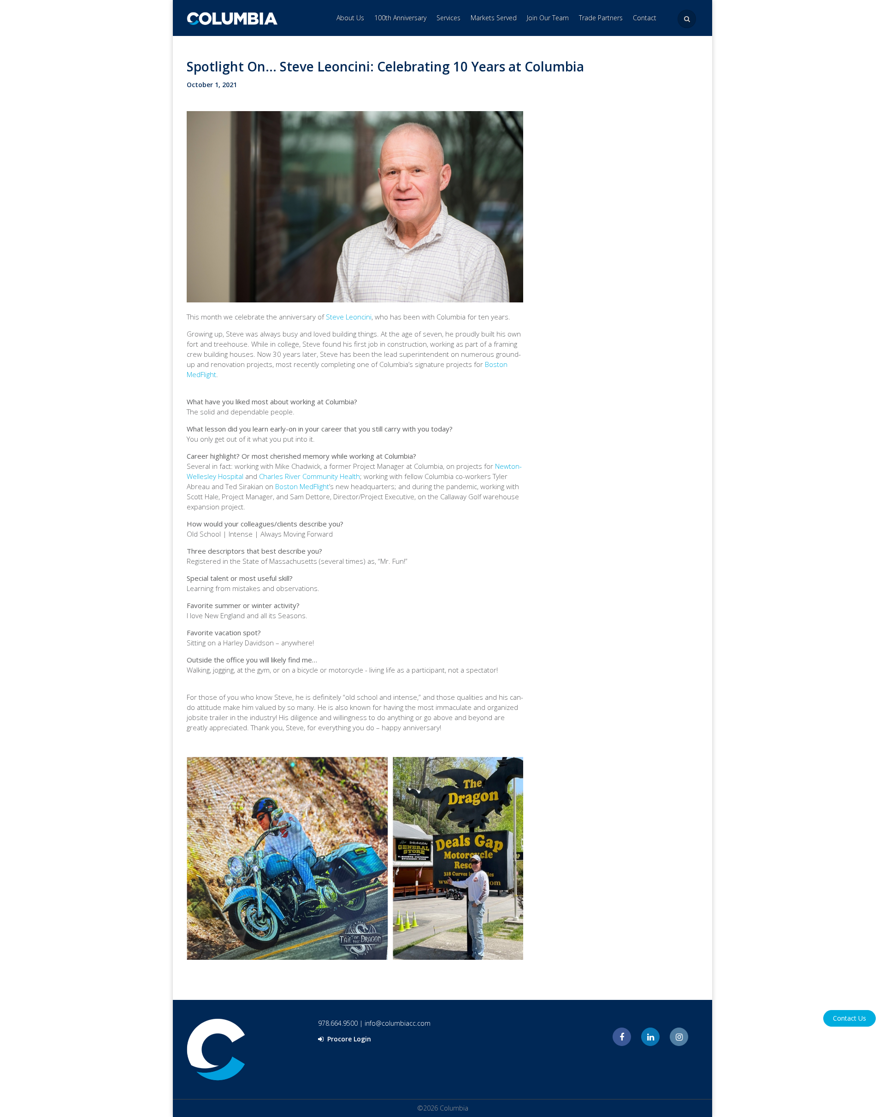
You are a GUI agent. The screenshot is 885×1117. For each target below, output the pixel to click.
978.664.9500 (338, 1023)
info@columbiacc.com (398, 1023)
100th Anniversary (400, 17)
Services (448, 17)
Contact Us (849, 1018)
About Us (350, 17)
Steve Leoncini (349, 316)
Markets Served (494, 17)
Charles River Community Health (309, 476)
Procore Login (348, 1038)
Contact (644, 17)
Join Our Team (548, 17)
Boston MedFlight (302, 486)
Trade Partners (601, 17)
